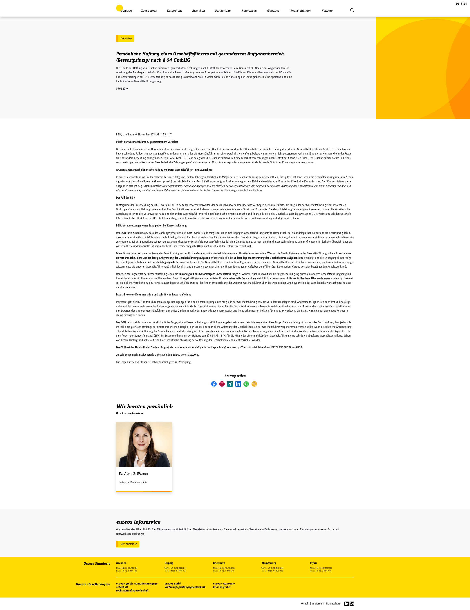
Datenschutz (333, 604)
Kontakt (305, 604)
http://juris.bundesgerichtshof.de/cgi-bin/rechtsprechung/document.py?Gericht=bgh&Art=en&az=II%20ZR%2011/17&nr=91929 (231, 347)
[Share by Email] (222, 384)
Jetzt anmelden (129, 544)
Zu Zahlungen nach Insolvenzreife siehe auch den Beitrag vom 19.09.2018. (157, 355)
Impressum (318, 604)
